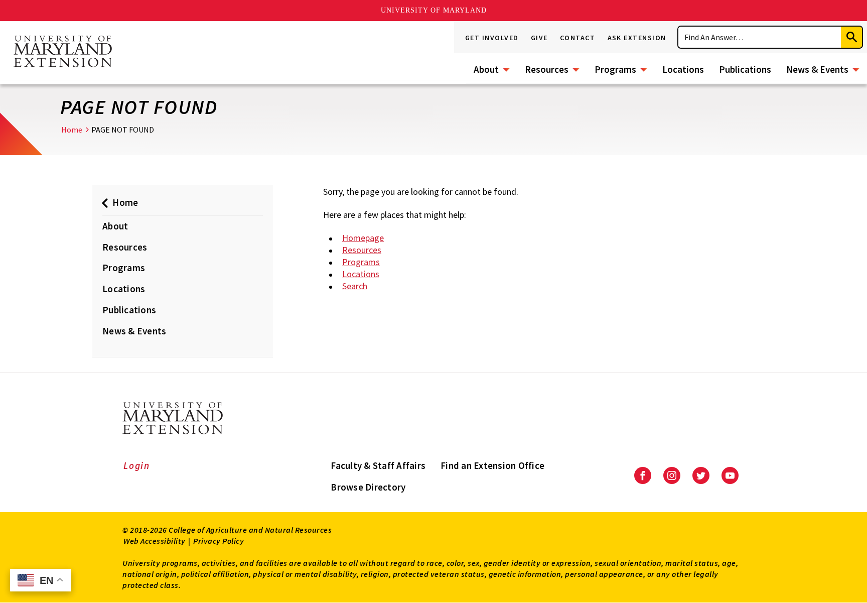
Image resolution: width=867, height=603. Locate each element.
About (486, 69)
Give (539, 37)
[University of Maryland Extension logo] (63, 52)
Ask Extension (637, 37)
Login (136, 465)
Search (354, 286)
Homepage (363, 238)
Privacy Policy (218, 541)
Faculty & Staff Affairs (378, 465)
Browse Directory (368, 487)
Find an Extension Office (492, 465)
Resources (546, 69)
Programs (615, 69)
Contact (578, 37)
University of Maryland (434, 10)
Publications (745, 69)
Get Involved (492, 37)
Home (71, 130)
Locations (683, 69)
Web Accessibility (154, 541)
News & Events (817, 69)
